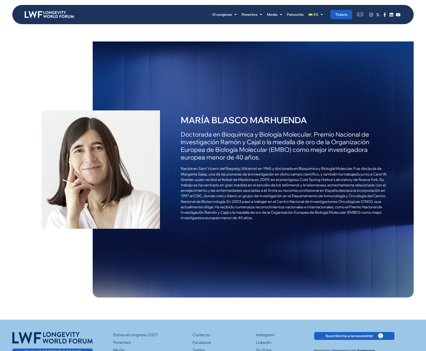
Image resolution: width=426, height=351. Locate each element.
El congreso (222, 14)
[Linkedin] (391, 14)
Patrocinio (295, 14)
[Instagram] (371, 14)
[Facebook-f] (384, 14)
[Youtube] (398, 14)
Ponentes (249, 14)
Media (272, 14)
